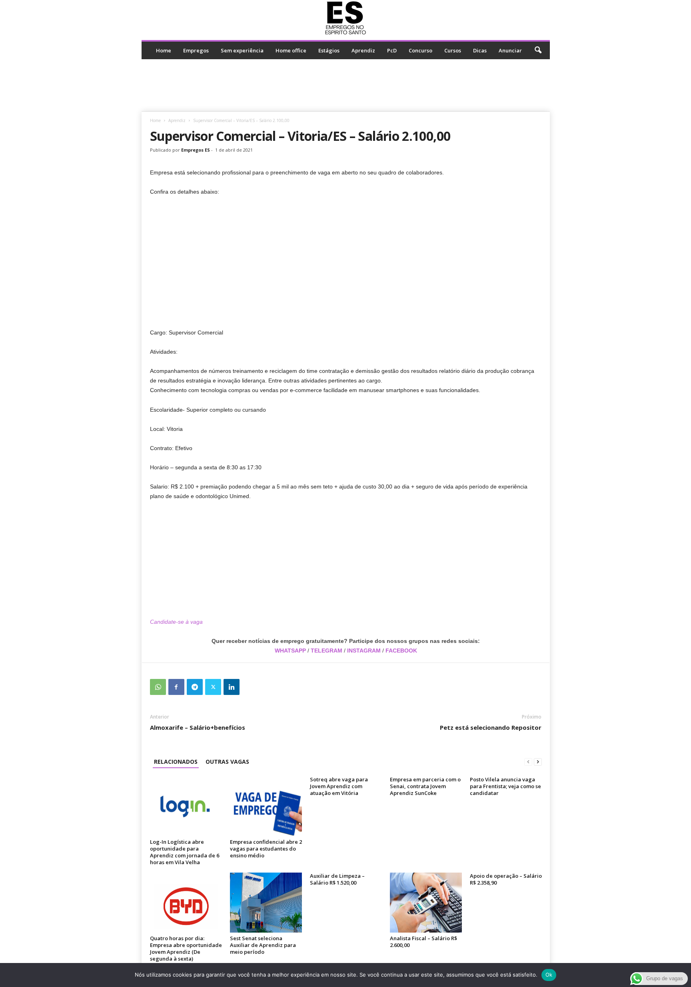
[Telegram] (195, 687)
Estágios (329, 50)
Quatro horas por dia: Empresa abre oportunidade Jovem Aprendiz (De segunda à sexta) (186, 948)
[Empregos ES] (346, 18)
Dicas (480, 50)
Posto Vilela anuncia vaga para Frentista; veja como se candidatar (505, 786)
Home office (291, 50)
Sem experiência (242, 50)
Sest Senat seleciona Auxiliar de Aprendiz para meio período (263, 945)
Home (163, 50)
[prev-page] (528, 761)
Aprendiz (363, 50)
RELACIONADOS (176, 761)
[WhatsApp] (158, 687)
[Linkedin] (232, 687)
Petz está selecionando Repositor (490, 727)
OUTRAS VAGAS (227, 761)
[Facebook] (176, 687)
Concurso (420, 50)
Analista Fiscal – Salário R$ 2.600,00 (423, 942)
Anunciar (510, 50)
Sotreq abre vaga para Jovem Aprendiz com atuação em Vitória (339, 786)
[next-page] (538, 761)
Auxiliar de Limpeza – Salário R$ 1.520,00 (337, 879)
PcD (392, 50)
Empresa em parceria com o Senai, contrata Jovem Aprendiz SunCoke (425, 786)
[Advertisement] (345, 85)
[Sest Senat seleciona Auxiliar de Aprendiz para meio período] (266, 903)
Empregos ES (195, 150)
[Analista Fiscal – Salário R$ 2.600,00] (426, 903)
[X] (213, 687)
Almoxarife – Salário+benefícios (197, 727)
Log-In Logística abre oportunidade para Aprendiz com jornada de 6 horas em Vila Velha (184, 852)
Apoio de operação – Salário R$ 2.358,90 (506, 879)
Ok (549, 974)
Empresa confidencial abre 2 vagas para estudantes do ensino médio (266, 848)
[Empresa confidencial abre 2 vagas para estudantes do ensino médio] (266, 806)
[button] (538, 50)
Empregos (196, 50)
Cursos (452, 50)
